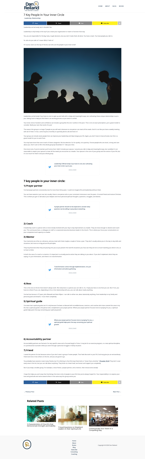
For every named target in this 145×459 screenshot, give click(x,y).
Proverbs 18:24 (104, 361)
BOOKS (121, 6)
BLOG (114, 6)
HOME (100, 6)
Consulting (74, 452)
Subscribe (74, 450)
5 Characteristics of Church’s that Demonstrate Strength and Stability (41, 425)
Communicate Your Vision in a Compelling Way (101, 429)
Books (74, 445)
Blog (74, 447)
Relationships (36, 18)
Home (74, 441)
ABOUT (107, 6)
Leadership (27, 18)
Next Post (117, 391)
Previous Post (29, 391)
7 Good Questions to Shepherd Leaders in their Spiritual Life (70, 428)
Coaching (74, 454)
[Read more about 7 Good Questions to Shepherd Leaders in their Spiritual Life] (72, 415)
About (74, 443)
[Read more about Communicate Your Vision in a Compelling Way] (103, 416)
